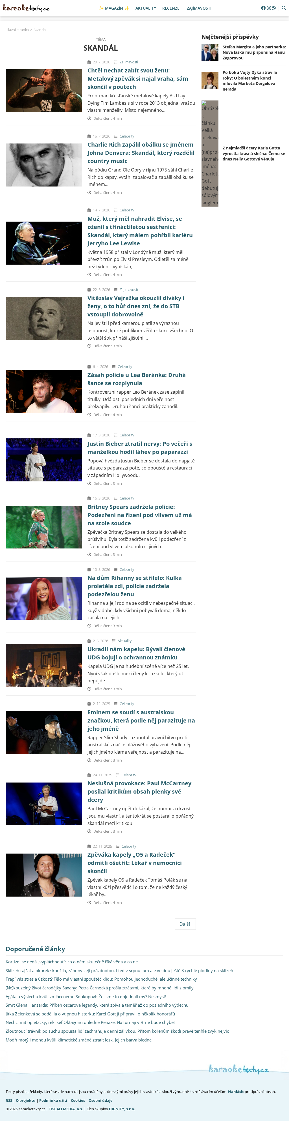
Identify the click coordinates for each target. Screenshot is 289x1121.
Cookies (78, 1100)
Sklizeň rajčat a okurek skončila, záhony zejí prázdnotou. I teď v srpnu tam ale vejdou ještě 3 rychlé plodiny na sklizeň (119, 970)
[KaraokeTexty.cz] (26, 8)
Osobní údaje (101, 1100)
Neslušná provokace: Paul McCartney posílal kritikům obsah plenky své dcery (139, 791)
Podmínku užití (53, 1100)
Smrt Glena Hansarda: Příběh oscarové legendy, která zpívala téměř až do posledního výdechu (97, 1005)
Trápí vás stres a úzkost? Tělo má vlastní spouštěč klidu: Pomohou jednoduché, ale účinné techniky (101, 979)
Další (185, 924)
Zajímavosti (129, 62)
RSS (9, 1100)
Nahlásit (236, 1091)
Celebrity (127, 136)
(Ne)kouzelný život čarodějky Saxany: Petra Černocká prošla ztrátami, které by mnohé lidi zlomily (100, 988)
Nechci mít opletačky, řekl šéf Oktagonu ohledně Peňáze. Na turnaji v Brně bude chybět (90, 1022)
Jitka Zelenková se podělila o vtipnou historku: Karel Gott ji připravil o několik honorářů (90, 1014)
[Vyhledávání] (284, 8)
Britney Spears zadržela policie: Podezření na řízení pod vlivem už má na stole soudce (139, 515)
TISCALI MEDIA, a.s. (66, 1108)
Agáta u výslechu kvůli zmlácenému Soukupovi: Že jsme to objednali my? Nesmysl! (86, 996)
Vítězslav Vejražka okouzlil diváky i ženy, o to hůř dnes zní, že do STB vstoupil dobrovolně (135, 306)
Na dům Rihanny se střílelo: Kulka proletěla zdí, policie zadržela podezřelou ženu (134, 586)
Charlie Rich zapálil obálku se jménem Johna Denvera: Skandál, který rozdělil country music (140, 153)
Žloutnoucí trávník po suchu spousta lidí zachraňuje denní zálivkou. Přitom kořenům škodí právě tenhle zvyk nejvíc (117, 1031)
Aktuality (125, 640)
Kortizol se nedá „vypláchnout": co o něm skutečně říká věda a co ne (72, 961)
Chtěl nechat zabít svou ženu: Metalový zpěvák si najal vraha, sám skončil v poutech (137, 79)
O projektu (26, 1100)
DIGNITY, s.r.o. (122, 1108)
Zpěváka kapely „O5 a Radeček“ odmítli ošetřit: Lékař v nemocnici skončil (134, 863)
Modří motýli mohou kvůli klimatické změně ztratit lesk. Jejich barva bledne (79, 1040)
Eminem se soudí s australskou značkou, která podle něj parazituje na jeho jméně (141, 720)
